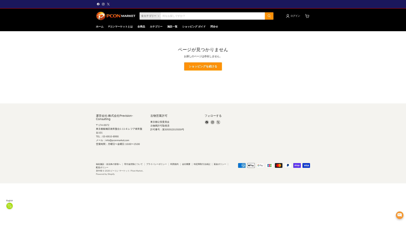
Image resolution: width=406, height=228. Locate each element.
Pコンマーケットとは (120, 26)
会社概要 (186, 164)
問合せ (214, 26)
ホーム (100, 26)
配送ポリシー (102, 167)
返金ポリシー (220, 164)
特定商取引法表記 (202, 164)
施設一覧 (172, 26)
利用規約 (174, 164)
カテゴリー (156, 26)
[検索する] (269, 16)
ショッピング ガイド (194, 26)
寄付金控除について (133, 164)
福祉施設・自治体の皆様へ (108, 164)
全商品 (141, 26)
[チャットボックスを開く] (399, 215)
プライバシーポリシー (156, 164)
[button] (293, 16)
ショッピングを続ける (203, 66)
